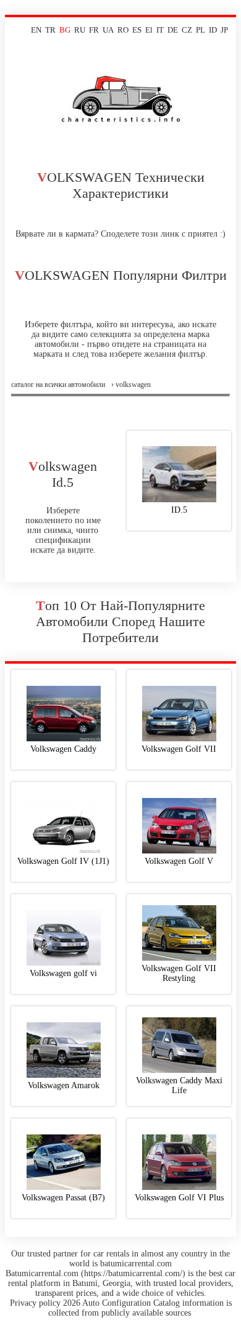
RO (123, 30)
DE (172, 30)
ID (213, 30)
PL (200, 30)
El (149, 30)
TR (50, 30)
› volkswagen (131, 384)
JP (224, 30)
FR (94, 30)
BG (64, 30)
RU (79, 30)
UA (108, 30)
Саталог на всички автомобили (58, 384)
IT (160, 30)
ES (137, 30)
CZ (187, 30)
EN (36, 30)
